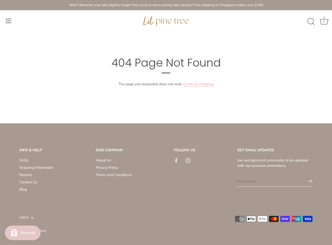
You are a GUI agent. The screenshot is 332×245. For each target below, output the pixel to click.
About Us (103, 160)
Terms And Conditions (114, 174)
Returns (25, 174)
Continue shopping (198, 84)
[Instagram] (188, 160)
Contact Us (28, 182)
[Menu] (8, 21)
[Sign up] (310, 181)
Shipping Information (36, 167)
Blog (23, 189)
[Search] (311, 21)
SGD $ (23, 218)
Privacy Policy (107, 167)
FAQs (23, 160)
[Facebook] (176, 160)
